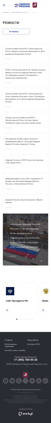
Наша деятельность (19, 12)
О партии (8, 340)
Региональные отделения (11, 345)
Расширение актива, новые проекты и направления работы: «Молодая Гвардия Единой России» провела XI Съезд (22, 141)
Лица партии (32, 340)
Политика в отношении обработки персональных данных (25, 400)
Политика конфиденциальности (25, 397)
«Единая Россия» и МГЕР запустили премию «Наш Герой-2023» (24, 161)
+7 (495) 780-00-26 (25, 359)
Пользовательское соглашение (26, 395)
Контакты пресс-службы (15, 350)
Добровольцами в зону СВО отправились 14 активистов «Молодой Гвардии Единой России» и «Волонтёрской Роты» (24, 181)
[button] (16, 319)
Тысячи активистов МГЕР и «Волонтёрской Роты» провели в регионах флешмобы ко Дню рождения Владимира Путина (25, 51)
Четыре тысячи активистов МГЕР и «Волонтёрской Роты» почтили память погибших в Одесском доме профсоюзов (23, 120)
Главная (6, 12)
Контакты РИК (33, 344)
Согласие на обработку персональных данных (25, 402)
